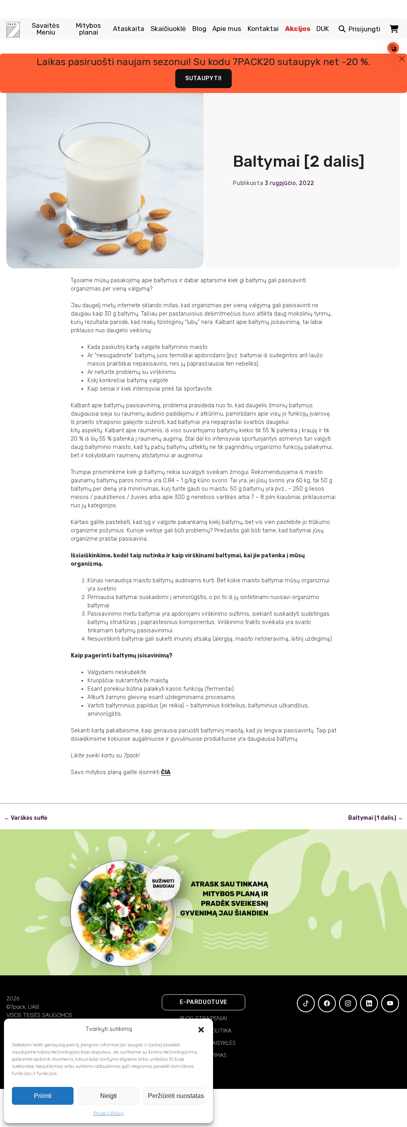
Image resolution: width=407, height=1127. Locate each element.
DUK (322, 28)
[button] (201, 1029)
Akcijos (297, 28)
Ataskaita (128, 28)
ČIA (166, 772)
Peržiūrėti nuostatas (176, 1095)
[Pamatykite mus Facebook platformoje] (327, 1003)
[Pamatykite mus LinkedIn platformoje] (369, 1003)
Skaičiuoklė (168, 28)
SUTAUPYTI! (203, 78)
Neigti (108, 1095)
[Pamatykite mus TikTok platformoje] (306, 1003)
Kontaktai (263, 28)
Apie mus (226, 28)
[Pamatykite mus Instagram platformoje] (348, 1003)
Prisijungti (364, 29)
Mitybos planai (88, 29)
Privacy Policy (108, 1113)
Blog (199, 28)
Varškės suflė (25, 818)
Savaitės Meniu (46, 29)
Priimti (43, 1095)
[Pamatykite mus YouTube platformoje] (390, 1003)
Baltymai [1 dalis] (375, 818)
